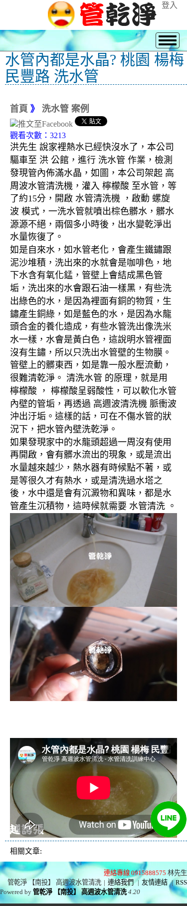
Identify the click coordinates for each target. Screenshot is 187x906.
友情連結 (155, 882)
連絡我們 (121, 882)
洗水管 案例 (65, 109)
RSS (181, 882)
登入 (170, 5)
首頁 (19, 109)
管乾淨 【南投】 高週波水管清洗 (80, 892)
